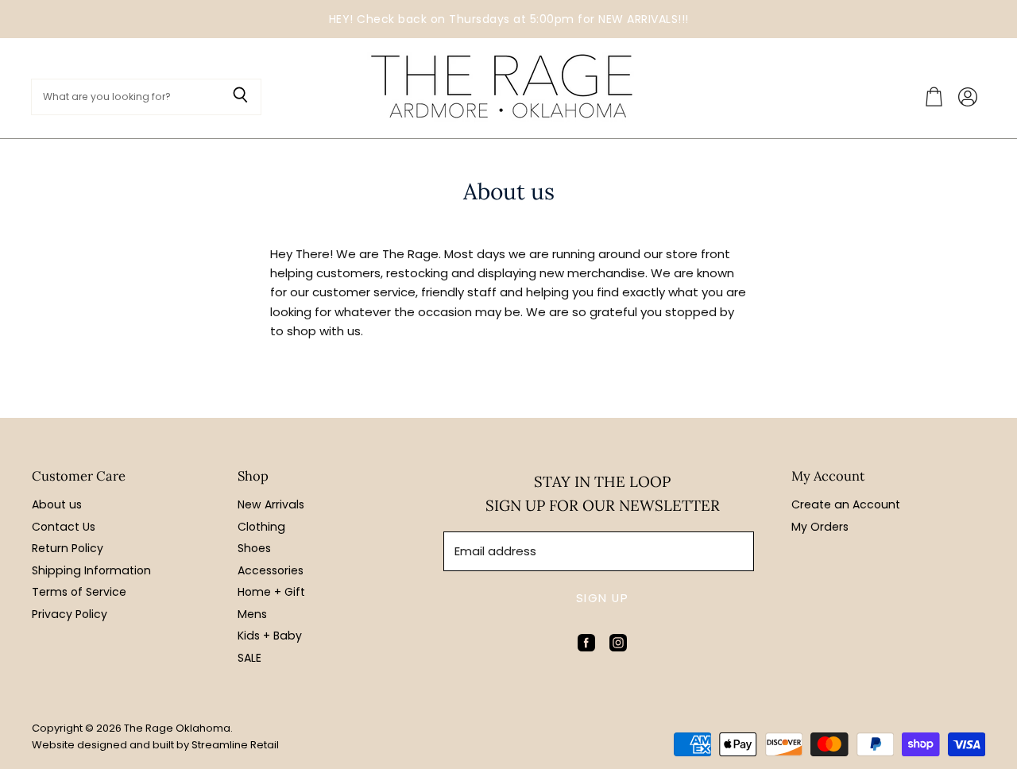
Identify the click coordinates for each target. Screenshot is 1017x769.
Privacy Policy (69, 614)
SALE (249, 658)
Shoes (254, 548)
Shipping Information (91, 570)
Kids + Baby (270, 635)
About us (57, 504)
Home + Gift (271, 592)
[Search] (240, 97)
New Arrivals (271, 504)
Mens (252, 614)
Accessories (271, 570)
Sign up (602, 597)
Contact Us (63, 527)
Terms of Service (79, 592)
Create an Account (845, 504)
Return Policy (67, 548)
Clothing (261, 527)
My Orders (820, 527)
